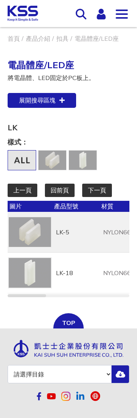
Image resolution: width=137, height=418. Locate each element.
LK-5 (62, 232)
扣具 (62, 38)
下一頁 (97, 190)
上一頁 (22, 190)
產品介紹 (38, 38)
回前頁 (60, 190)
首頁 (14, 38)
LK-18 (64, 273)
